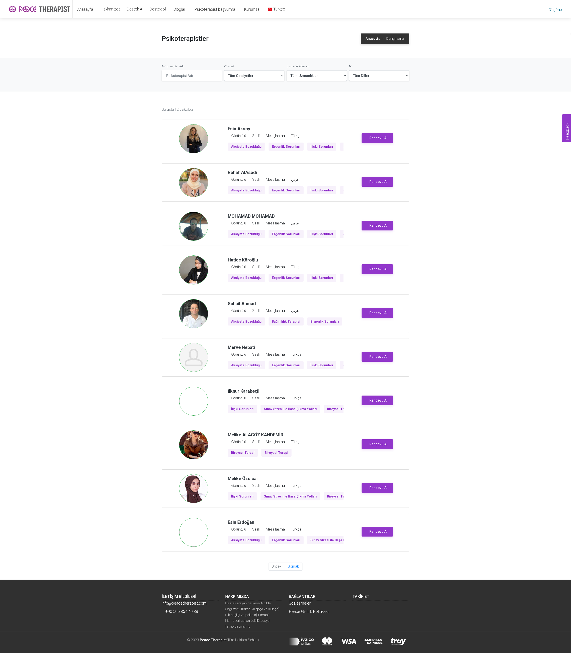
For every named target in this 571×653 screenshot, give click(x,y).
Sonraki (294, 566)
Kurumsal (252, 9)
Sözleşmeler (300, 603)
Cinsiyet (229, 66)
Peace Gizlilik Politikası (309, 611)
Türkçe (278, 9)
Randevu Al (378, 138)
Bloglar (179, 9)
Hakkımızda (110, 9)
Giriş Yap (555, 10)
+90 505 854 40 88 (181, 611)
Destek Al (135, 9)
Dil (350, 66)
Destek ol (157, 9)
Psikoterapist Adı (173, 66)
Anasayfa (85, 9)
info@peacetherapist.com (184, 603)
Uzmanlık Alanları (297, 66)
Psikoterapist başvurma (214, 9)
